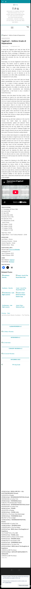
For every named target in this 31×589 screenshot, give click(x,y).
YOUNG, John (15, 512)
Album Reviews (5, 38)
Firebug (12, 510)
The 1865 (15, 533)
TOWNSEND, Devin (16, 501)
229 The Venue (12, 550)
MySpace (11, 261)
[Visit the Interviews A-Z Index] (6, 342)
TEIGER (13, 508)
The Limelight (12, 518)
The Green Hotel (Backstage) (17, 514)
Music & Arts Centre (17, 537)
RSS (8, 558)
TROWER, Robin (16, 525)
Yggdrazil (11, 260)
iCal (10, 558)
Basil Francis (5, 46)
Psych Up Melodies (14, 249)
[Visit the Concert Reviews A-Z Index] (7, 353)
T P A (15, 8)
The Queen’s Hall (15, 540)
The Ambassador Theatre (14, 502)
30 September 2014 (15, 46)
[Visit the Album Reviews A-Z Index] (7, 331)
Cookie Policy (8, 582)
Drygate (12, 495)
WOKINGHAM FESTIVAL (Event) (20, 497)
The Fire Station (16, 527)
